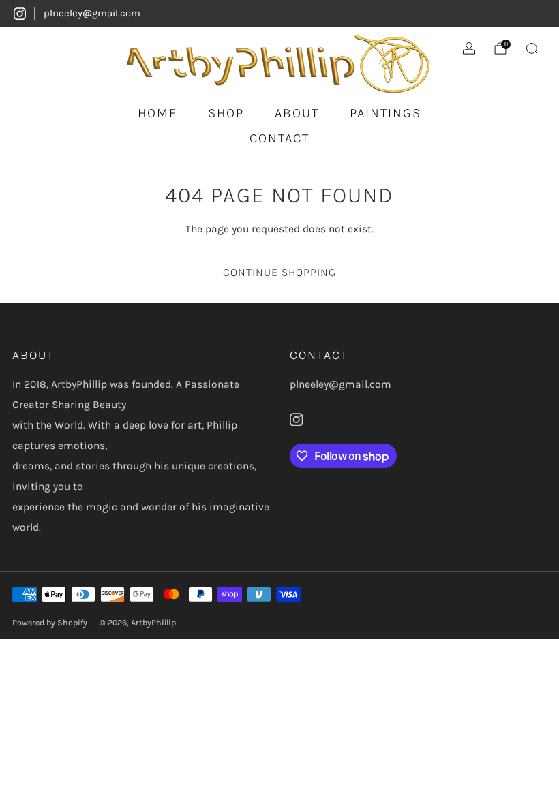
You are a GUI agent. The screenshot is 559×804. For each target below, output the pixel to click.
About (297, 113)
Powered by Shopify (49, 623)
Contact (279, 138)
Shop (226, 113)
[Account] (469, 48)
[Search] (532, 48)
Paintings (385, 113)
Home (157, 113)
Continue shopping (279, 272)
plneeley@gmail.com (92, 13)
